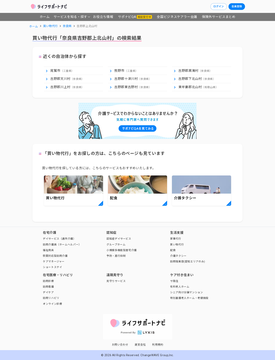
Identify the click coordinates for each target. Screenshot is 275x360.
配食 (173, 250)
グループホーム (115, 244)
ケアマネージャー (54, 261)
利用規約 (157, 344)
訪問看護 (48, 286)
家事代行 (175, 238)
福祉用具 (48, 250)
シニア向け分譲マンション (186, 292)
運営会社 (140, 344)
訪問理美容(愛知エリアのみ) (187, 261)
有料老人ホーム (179, 286)
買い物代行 (177, 244)
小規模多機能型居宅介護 (121, 250)
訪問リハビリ (51, 297)
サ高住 (174, 281)
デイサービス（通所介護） (59, 238)
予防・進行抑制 (116, 255)
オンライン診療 (52, 303)
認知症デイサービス (118, 238)
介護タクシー (178, 255)
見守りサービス (116, 281)
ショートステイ (52, 267)
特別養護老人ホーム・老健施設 (189, 297)
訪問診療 (48, 281)
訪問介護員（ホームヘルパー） (62, 244)
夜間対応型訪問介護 (55, 255)
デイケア (48, 292)
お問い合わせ (120, 344)
